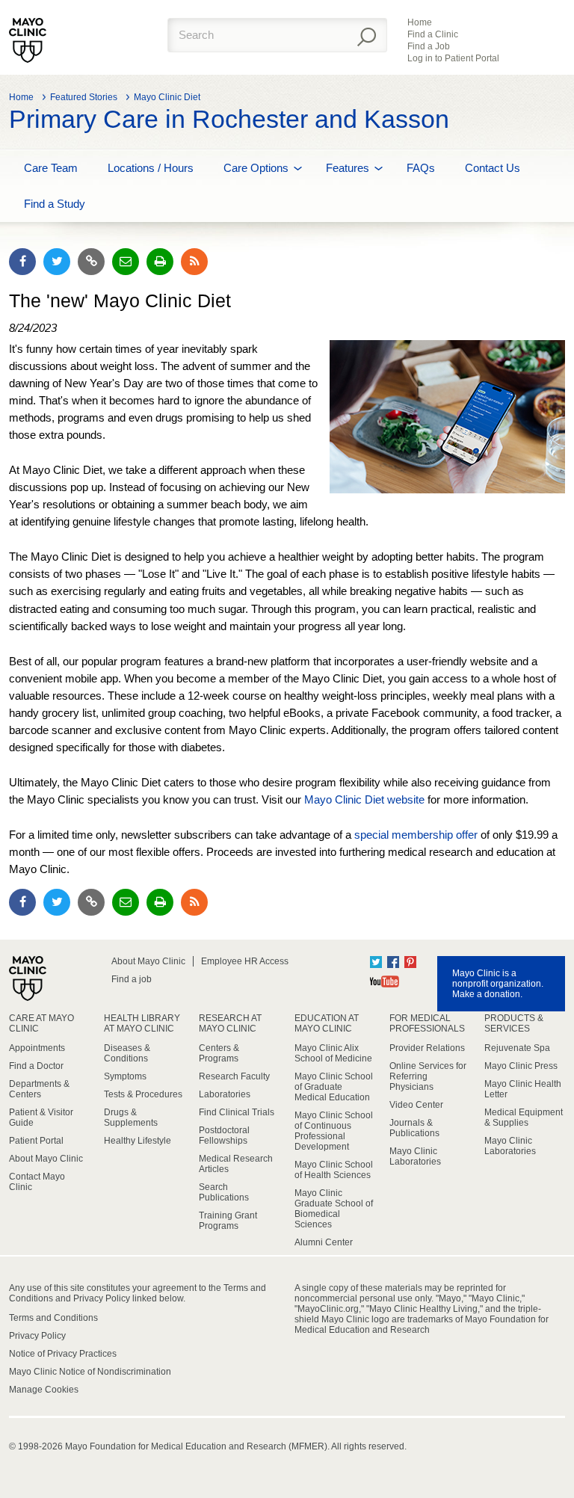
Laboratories (224, 1094)
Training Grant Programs (228, 1220)
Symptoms (125, 1076)
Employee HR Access (244, 961)
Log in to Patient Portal (453, 58)
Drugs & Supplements (131, 1117)
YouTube (384, 981)
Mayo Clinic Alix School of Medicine (333, 1053)
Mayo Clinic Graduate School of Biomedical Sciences (333, 1209)
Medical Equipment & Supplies (523, 1117)
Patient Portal (36, 1140)
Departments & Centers (39, 1089)
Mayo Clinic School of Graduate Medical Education (333, 1087)
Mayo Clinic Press (521, 1066)
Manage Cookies (43, 1389)
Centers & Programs (219, 1053)
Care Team (51, 167)
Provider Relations (427, 1048)
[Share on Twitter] (56, 261)
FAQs (421, 167)
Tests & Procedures (143, 1094)
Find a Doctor (36, 1066)
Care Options (255, 167)
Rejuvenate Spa (517, 1048)
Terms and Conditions (53, 1318)
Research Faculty (234, 1076)
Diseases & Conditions (127, 1053)
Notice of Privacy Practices (63, 1353)
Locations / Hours (151, 167)
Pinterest (410, 962)
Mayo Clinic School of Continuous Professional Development (333, 1131)
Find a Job (428, 46)
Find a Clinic (432, 34)
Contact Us (492, 167)
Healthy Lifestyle (137, 1140)
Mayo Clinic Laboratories (415, 1156)
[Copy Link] (91, 261)
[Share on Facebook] (22, 261)
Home (419, 22)
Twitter (376, 962)
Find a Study (54, 203)
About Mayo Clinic (148, 961)
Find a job (131, 979)
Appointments (37, 1048)
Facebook (393, 962)
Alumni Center (323, 1242)
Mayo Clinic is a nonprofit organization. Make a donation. (497, 983)
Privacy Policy (37, 1336)
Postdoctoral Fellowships (224, 1135)
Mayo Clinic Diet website (364, 799)
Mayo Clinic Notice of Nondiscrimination (90, 1371)
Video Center (416, 1105)
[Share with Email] (125, 261)
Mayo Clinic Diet (167, 97)
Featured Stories (83, 97)
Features (347, 167)
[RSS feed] (194, 261)
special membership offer (416, 834)
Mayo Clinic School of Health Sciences (333, 1169)
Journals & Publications (414, 1128)
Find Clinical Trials (236, 1112)
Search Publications (224, 1192)
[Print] (159, 261)
